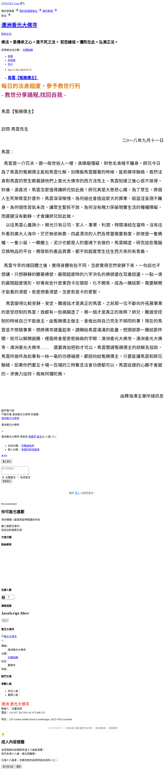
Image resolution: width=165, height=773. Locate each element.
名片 (10, 64)
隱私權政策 (100, 728)
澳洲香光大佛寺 (19, 25)
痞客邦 (32, 436)
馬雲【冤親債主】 (23, 78)
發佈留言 (7, 481)
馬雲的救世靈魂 (30, 449)
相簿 (10, 56)
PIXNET (58, 728)
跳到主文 (6, 34)
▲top (4, 455)
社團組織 (28, 50)
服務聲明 (113, 728)
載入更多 (7, 461)
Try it (5, 620)
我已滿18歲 (8, 766)
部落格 (11, 60)
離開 (18, 766)
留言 (39, 436)
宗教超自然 (27, 445)
